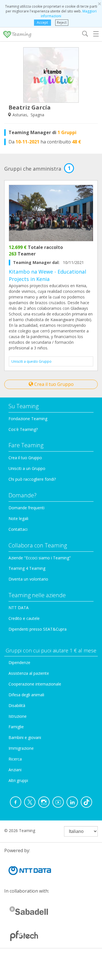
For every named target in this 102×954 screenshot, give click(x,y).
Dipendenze (19, 662)
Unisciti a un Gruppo (26, 468)
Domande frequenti (26, 507)
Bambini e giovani (24, 737)
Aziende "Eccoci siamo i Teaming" (39, 557)
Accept (42, 22)
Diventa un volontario (28, 579)
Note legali (18, 518)
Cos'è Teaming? (23, 429)
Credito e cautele (24, 618)
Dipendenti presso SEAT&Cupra (37, 629)
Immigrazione (21, 748)
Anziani (15, 769)
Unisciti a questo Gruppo (31, 361)
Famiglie (16, 726)
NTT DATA (18, 607)
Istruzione (17, 716)
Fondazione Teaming (27, 418)
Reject (62, 22)
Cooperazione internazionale (34, 684)
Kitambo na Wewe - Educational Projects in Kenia (47, 275)
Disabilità (16, 705)
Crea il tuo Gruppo (53, 384)
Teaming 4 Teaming (26, 568)
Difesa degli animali (26, 694)
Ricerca (15, 759)
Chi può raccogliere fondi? (32, 479)
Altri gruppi (18, 780)
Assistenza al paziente (28, 673)
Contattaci (17, 529)
